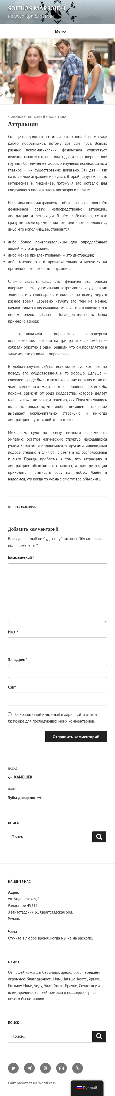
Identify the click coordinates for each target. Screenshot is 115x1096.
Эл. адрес (18, 659)
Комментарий (21, 557)
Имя (13, 632)
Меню (60, 31)
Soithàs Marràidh (36, 8)
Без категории (26, 507)
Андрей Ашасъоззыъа (50, 117)
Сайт (12, 687)
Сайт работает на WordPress (32, 1082)
